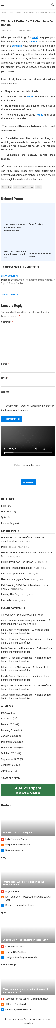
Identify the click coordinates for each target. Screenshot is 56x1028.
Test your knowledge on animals (21, 957)
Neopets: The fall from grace (16, 567)
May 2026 (6, 712)
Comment (7, 322)
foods (39, 114)
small (35, 37)
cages (30, 96)
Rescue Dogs (8, 523)
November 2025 (10, 747)
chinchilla (17, 45)
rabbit (34, 41)
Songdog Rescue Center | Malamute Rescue (27, 999)
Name (5, 364)
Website (5, 392)
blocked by (31, 791)
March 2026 (7, 724)
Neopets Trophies (14, 850)
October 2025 (8, 753)
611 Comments (25, 30)
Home (3, 13)
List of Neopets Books (13, 573)
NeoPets (6, 511)
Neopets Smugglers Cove (15, 579)
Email (4, 378)
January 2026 (8, 735)
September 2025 (10, 759)
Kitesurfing (28, 1023)
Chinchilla (6, 187)
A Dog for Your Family (16, 1004)
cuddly (16, 187)
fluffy (24, 187)
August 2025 (8, 765)
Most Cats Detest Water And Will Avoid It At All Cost (15, 254)
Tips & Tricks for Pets (21, 1019)
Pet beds (6, 600)
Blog (11, 13)
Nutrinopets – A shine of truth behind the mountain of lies (14, 227)
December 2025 (10, 741)
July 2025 (6, 770)
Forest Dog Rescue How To (18, 1009)
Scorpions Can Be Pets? (30, 614)
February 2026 (9, 730)
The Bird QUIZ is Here (15, 952)
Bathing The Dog (10, 594)
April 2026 (6, 718)
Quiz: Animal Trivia (14, 946)
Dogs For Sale (36, 224)
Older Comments (9, 276)
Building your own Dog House (17, 561)
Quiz (3, 517)
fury (31, 187)
